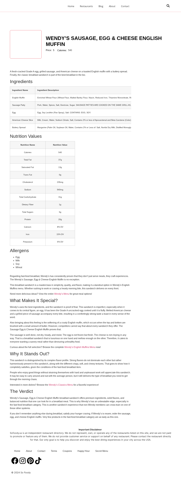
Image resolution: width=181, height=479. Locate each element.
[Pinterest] (30, 460)
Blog (101, 6)
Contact (125, 6)
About (112, 6)
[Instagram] (22, 460)
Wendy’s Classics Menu (61, 385)
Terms (54, 451)
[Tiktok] (38, 460)
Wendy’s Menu (61, 294)
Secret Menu (101, 451)
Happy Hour (83, 451)
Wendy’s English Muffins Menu (79, 347)
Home (71, 6)
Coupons (67, 451)
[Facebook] (14, 460)
